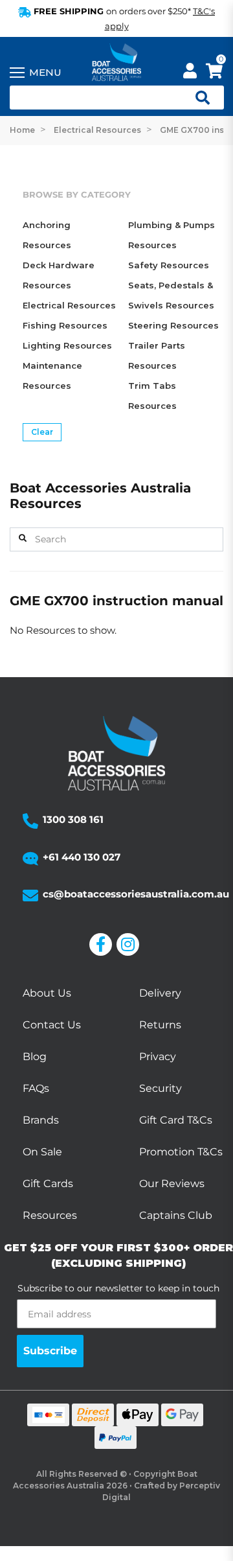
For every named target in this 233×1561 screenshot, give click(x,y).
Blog (35, 1056)
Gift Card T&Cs (175, 1120)
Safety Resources (168, 265)
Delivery (160, 993)
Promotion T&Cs (181, 1152)
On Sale (42, 1152)
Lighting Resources (67, 345)
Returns (160, 1025)
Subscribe (50, 1351)
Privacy (157, 1056)
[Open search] (197, 98)
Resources (50, 1215)
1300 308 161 (73, 819)
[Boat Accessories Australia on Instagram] (130, 944)
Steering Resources (173, 325)
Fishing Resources (65, 325)
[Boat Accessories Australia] (116, 62)
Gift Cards (48, 1183)
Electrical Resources (69, 305)
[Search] (22, 538)
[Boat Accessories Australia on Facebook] (102, 944)
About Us (47, 993)
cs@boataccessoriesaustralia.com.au (136, 894)
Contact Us (52, 1025)
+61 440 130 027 (81, 857)
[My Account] (190, 73)
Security (160, 1088)
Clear (42, 432)
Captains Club (175, 1215)
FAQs (36, 1088)
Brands (41, 1120)
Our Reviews (172, 1183)
